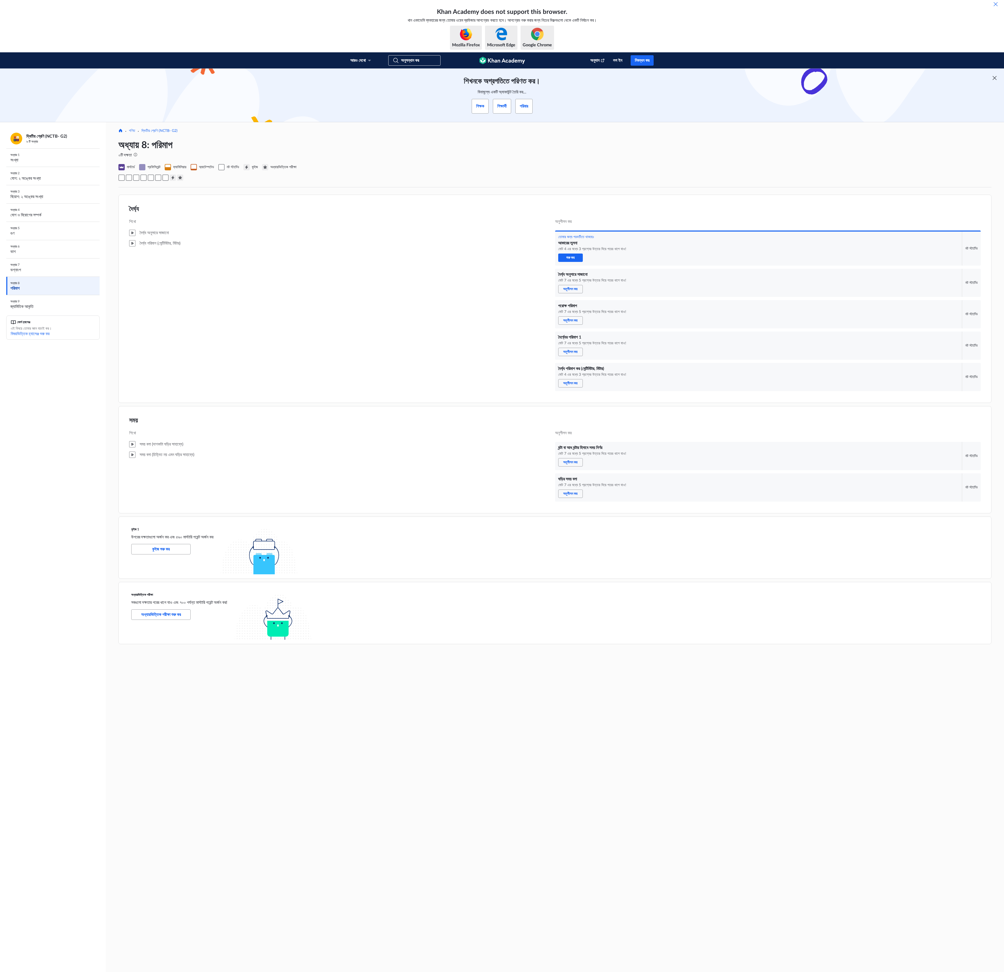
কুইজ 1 (135, 529)
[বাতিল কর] (995, 4)
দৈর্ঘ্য (134, 209)
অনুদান (595, 60)
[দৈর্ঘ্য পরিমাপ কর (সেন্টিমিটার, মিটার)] (151, 178)
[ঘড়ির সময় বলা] (165, 178)
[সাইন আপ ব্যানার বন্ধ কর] (994, 78)
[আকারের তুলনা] (121, 178)
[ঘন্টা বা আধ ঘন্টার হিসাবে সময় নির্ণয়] (158, 178)
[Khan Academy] (502, 60)
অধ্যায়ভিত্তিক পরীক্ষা (142, 594)
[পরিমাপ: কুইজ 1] (173, 178)
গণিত (132, 131)
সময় (133, 420)
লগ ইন (617, 60)
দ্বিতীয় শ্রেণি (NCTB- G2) (159, 131)
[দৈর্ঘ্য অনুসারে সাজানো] (129, 178)
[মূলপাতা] (120, 131)
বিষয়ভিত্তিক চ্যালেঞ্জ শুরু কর (30, 334)
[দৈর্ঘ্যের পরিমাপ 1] (143, 178)
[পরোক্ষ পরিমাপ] (136, 178)
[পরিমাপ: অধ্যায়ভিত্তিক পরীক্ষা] (180, 178)
